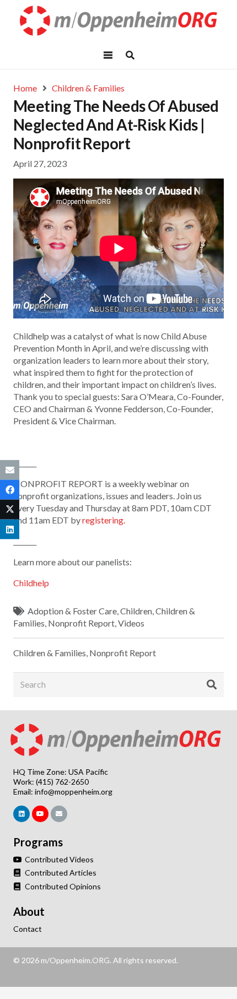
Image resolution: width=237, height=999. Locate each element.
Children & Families (49, 652)
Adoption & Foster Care (72, 611)
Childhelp (31, 582)
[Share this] (9, 489)
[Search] (212, 685)
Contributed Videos (58, 859)
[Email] (59, 814)
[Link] (119, 21)
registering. (103, 520)
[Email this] (9, 469)
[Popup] (130, 55)
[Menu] (108, 55)
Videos (131, 623)
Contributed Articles (59, 872)
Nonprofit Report (81, 623)
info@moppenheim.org (73, 791)
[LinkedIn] (21, 814)
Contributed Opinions (62, 886)
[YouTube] (40, 814)
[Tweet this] (9, 510)
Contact (27, 928)
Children (136, 611)
